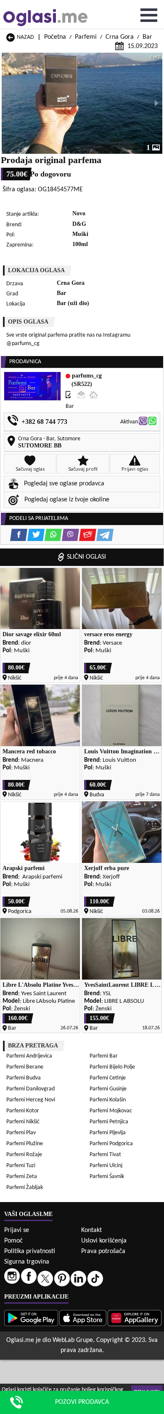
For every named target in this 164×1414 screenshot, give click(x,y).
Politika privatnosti (29, 1251)
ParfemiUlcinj (106, 1165)
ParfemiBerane (24, 1067)
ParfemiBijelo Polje (112, 1067)
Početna (55, 37)
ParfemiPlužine (24, 1144)
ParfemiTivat (105, 1155)
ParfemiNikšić (23, 1122)
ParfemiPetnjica (109, 1122)
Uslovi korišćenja (104, 1240)
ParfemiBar (104, 1056)
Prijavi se (16, 1230)
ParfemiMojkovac (111, 1111)
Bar (147, 37)
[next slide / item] (156, 103)
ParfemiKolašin (108, 1100)
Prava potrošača (103, 1251)
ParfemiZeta (21, 1176)
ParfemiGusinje (108, 1089)
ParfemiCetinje (108, 1078)
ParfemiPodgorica (111, 1144)
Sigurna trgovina (26, 1262)
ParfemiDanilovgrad (30, 1089)
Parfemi (86, 37)
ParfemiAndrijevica (29, 1056)
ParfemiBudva (23, 1078)
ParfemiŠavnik (107, 1176)
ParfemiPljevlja (108, 1133)
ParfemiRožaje (24, 1155)
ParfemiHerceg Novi (30, 1100)
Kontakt (91, 1230)
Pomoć (13, 1240)
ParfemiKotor (22, 1111)
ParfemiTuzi (20, 1165)
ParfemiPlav (21, 1133)
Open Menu (148, 15)
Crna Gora (120, 37)
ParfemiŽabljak (24, 1187)
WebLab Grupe (73, 1340)
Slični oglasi (86, 557)
